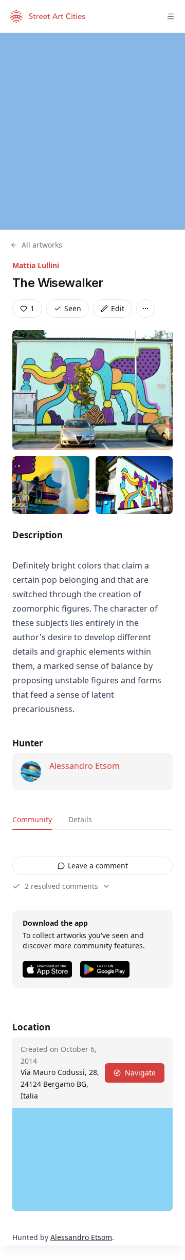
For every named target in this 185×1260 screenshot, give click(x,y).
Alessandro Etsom (84, 765)
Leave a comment (98, 865)
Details (80, 819)
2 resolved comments (61, 886)
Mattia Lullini (35, 265)
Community (32, 819)
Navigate (140, 1073)
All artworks (42, 245)
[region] (92, 131)
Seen (72, 308)
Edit (117, 308)
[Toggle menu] (170, 16)
